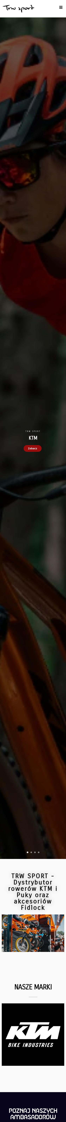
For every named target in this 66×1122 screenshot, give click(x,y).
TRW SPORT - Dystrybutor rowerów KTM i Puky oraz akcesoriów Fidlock (33, 891)
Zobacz (32, 448)
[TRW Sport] (18, 8)
